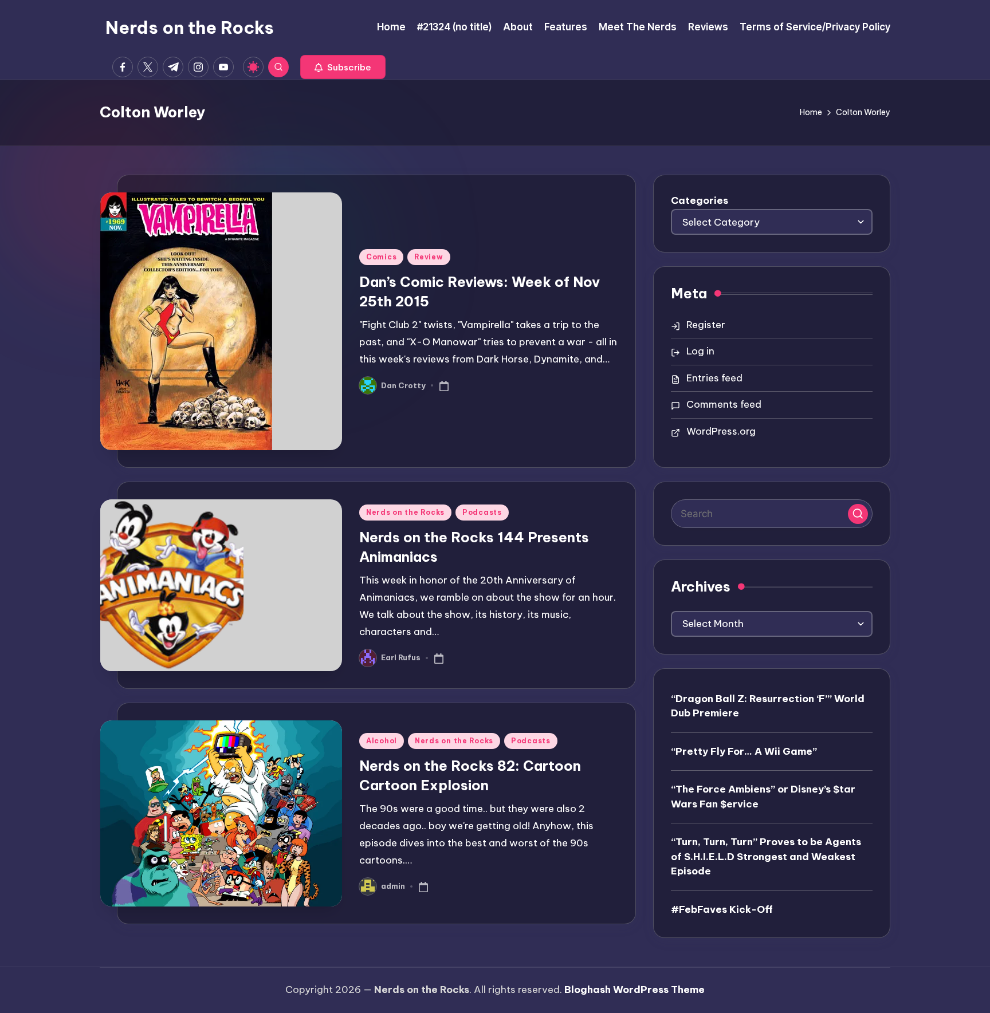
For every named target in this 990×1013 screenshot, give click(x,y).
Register (705, 324)
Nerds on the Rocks (189, 27)
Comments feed (723, 404)
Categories (699, 200)
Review (428, 257)
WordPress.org (721, 431)
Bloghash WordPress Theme (634, 989)
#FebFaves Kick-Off (722, 909)
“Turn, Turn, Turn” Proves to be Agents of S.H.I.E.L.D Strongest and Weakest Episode (766, 856)
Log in (700, 351)
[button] (343, 67)
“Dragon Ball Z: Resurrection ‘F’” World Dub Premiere (768, 706)
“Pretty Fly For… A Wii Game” (744, 751)
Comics (381, 257)
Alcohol (381, 740)
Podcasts (482, 512)
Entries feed (714, 378)
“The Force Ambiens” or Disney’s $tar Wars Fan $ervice (763, 796)
